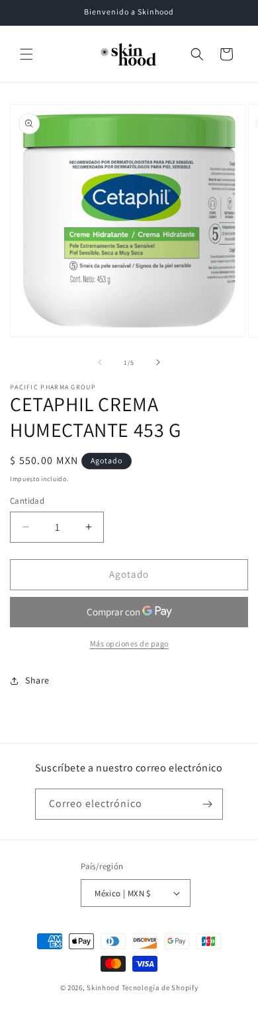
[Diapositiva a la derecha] (158, 362)
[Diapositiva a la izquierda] (99, 362)
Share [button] (37, 680)
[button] (26, 54)
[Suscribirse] (207, 804)
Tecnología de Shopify (160, 987)
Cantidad (27, 500)
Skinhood (103, 987)
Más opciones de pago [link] (129, 643)
